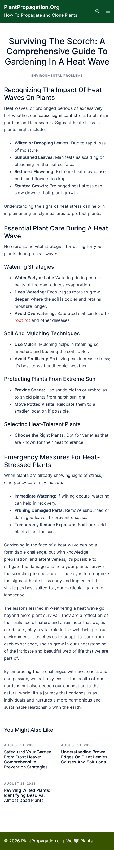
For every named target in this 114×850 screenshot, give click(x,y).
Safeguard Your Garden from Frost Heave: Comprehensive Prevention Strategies (27, 759)
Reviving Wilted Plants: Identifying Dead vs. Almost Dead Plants (27, 795)
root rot (22, 320)
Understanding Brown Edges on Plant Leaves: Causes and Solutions (85, 757)
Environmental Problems (57, 76)
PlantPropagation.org (32, 7)
